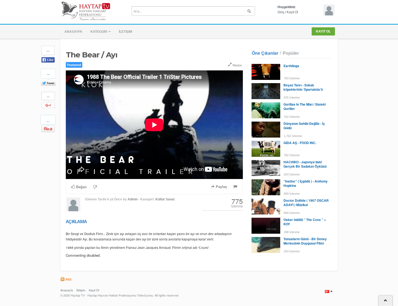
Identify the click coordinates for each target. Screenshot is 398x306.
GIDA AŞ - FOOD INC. (299, 142)
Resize (237, 65)
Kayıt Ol (292, 12)
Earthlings (291, 65)
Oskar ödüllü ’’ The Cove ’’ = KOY (304, 221)
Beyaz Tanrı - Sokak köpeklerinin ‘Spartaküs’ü (303, 87)
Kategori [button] (99, 32)
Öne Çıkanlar (265, 53)
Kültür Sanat (165, 199)
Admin (133, 199)
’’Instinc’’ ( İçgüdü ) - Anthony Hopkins (305, 183)
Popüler (291, 53)
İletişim (125, 32)
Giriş (281, 12)
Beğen (81, 187)
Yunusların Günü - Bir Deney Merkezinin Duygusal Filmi (305, 241)
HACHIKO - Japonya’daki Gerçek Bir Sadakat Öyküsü (305, 164)
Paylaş (221, 187)
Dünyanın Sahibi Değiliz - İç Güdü (304, 125)
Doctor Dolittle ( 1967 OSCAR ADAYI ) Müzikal (306, 202)
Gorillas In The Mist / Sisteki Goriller (304, 106)
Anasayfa (73, 32)
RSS (68, 279)
